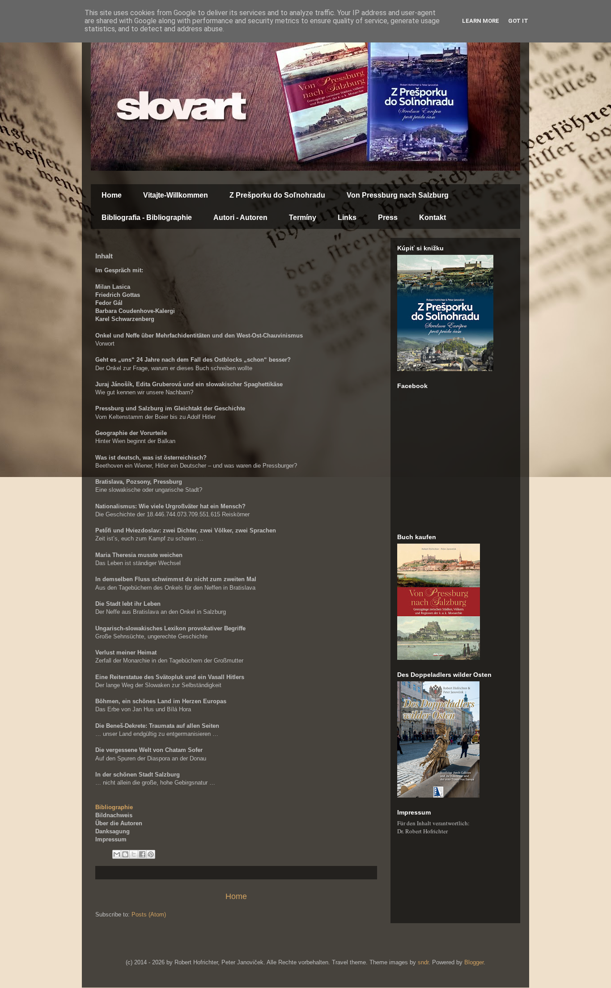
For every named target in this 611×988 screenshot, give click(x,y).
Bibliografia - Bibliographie (147, 217)
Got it (518, 20)
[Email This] (116, 854)
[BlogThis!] (125, 854)
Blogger (474, 962)
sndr (423, 962)
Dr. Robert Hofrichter (422, 831)
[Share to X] (133, 854)
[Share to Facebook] (142, 854)
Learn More (480, 20)
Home (112, 195)
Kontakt (432, 217)
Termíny (302, 217)
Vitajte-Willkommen (175, 195)
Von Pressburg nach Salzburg (398, 195)
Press (388, 217)
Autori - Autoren (240, 217)
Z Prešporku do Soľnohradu (277, 195)
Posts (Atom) (149, 914)
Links (347, 217)
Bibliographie (114, 807)
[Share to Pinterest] (150, 854)
